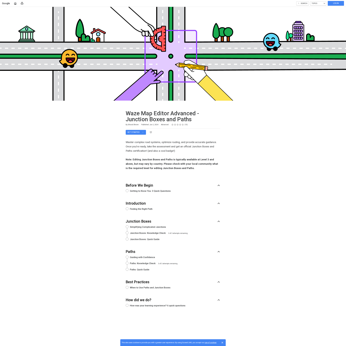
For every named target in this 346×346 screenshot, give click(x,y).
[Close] (222, 343)
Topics (314, 3)
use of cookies (210, 343)
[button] (22, 3)
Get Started (133, 132)
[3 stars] (177, 124)
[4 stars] (180, 124)
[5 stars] (183, 124)
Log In (336, 3)
